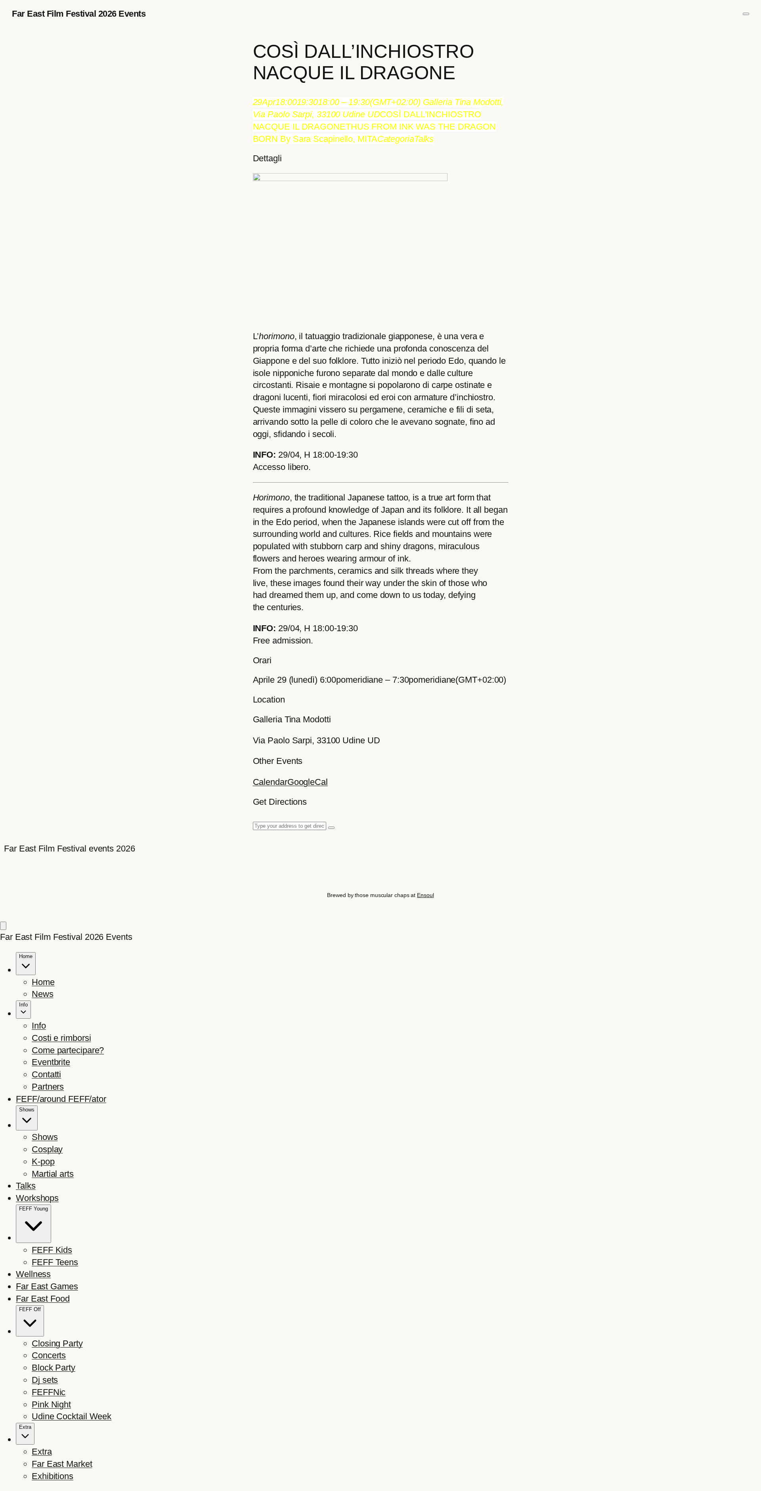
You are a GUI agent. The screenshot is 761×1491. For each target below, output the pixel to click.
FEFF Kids (52, 1250)
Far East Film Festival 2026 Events (78, 14)
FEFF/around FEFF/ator (61, 1099)
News (43, 994)
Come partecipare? (68, 1050)
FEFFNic (48, 1392)
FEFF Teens (55, 1262)
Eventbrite (51, 1062)
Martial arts (53, 1174)
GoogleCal (307, 782)
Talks (26, 1186)
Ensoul (425, 895)
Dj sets (45, 1380)
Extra (42, 1452)
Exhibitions (52, 1476)
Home (43, 982)
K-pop (43, 1161)
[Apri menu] (746, 14)
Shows (45, 1137)
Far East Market (62, 1464)
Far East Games (47, 1286)
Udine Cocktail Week (71, 1416)
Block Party (53, 1368)
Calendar (270, 782)
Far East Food (43, 1299)
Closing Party (57, 1343)
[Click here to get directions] (331, 828)
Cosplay (47, 1149)
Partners (48, 1087)
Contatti (46, 1074)
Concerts (49, 1355)
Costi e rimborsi (61, 1038)
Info (39, 1026)
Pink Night (51, 1404)
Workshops (37, 1198)
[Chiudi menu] (3, 926)
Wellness (33, 1274)
